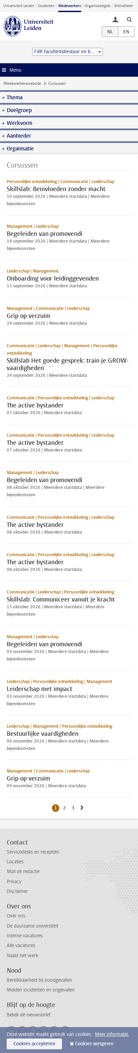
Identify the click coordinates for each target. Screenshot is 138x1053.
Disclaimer (17, 891)
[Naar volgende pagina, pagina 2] (82, 808)
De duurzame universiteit (32, 926)
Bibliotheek (123, 5)
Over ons (16, 916)
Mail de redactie (23, 871)
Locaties (15, 862)
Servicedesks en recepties (33, 852)
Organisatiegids (98, 5)
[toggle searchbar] (129, 19)
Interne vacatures (25, 936)
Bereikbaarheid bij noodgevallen (39, 980)
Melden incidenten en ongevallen (41, 990)
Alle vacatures (21, 945)
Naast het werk (22, 955)
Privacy (14, 881)
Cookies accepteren (34, 1044)
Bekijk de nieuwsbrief (29, 1015)
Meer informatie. (112, 1034)
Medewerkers (69, 5)
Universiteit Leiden (18, 5)
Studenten (46, 5)
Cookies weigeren (94, 1044)
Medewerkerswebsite (22, 83)
